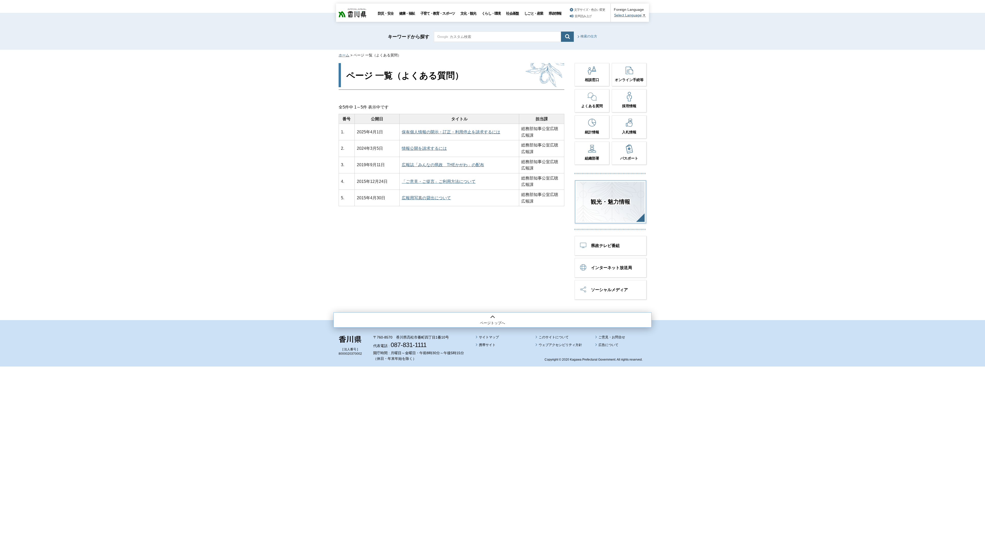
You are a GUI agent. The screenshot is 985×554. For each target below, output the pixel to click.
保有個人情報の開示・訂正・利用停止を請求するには (451, 132)
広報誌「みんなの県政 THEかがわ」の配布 (443, 165)
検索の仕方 (588, 36)
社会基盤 (512, 13)
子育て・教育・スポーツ (437, 13)
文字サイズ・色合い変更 (589, 10)
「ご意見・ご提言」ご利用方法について (439, 181)
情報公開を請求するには (424, 148)
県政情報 (555, 13)
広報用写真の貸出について (426, 198)
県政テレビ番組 (605, 245)
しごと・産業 (533, 13)
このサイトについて (554, 337)
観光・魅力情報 (610, 202)
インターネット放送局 (611, 267)
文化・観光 (468, 13)
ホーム (344, 55)
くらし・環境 (491, 13)
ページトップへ (492, 323)
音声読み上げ (583, 16)
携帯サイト (487, 345)
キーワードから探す (408, 36)
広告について (608, 345)
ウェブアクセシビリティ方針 (560, 345)
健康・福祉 (407, 13)
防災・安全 (385, 13)
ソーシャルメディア (609, 290)
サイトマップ (489, 337)
